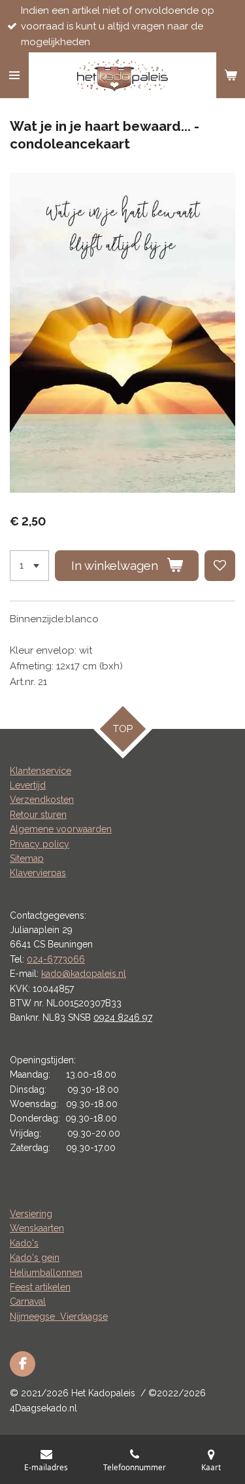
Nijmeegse (35, 1316)
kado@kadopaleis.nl (83, 973)
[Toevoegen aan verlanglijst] (219, 565)
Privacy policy (39, 844)
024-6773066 (56, 959)
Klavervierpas (38, 873)
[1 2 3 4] (29, 565)
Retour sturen (38, 814)
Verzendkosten (42, 799)
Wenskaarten (37, 1228)
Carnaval (28, 1301)
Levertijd (28, 785)
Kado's (24, 1243)
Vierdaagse (84, 1316)
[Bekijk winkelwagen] (230, 75)
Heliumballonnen (46, 1272)
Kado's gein (34, 1257)
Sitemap (27, 858)
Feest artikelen (40, 1287)
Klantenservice (40, 771)
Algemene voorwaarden (61, 829)
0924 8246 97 (122, 1017)
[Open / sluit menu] (14, 75)
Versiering (31, 1214)
